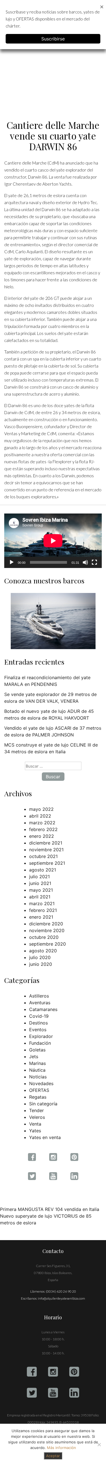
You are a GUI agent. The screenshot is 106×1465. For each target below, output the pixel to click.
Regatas (37, 1097)
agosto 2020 (43, 950)
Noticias (38, 1077)
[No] (99, 1444)
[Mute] (85, 562)
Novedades (41, 1083)
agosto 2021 (42, 870)
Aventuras (39, 1002)
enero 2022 (41, 836)
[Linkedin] (74, 1393)
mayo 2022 (41, 809)
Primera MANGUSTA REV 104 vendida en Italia (49, 1209)
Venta (35, 1124)
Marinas (37, 1063)
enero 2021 (41, 917)
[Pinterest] (74, 1372)
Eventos (37, 1029)
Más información (61, 1447)
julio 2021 (39, 876)
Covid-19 (39, 1016)
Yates (35, 1130)
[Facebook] (32, 1372)
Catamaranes (43, 1009)
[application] (53, 541)
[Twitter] (32, 1393)
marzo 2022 (42, 822)
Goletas (37, 1050)
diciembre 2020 (46, 924)
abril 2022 (40, 816)
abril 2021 (39, 897)
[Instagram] (53, 1372)
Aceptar (53, 1455)
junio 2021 (40, 883)
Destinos (38, 1023)
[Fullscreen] (94, 562)
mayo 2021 (41, 890)
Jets (33, 1056)
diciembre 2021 (45, 843)
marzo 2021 (42, 903)
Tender (36, 1110)
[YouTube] (53, 1393)
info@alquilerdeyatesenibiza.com (61, 1298)
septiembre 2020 (47, 944)
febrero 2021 (43, 910)
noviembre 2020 (46, 930)
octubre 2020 (44, 937)
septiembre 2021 (47, 863)
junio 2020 (40, 964)
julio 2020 (40, 957)
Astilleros (39, 996)
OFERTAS (39, 1090)
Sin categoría (43, 1103)
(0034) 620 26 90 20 (61, 1291)
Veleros (37, 1117)
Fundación (40, 1043)
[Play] (11, 562)
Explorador (41, 1036)
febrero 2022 (43, 829)
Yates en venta (45, 1137)
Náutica (37, 1070)
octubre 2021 (43, 856)
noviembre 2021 (46, 849)
